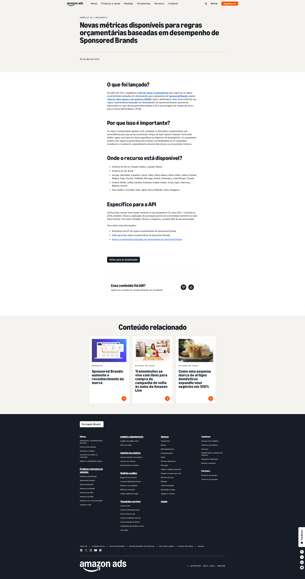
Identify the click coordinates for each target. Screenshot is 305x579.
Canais (164, 501)
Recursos (204, 449)
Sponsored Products (87, 480)
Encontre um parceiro (209, 475)
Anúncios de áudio (87, 497)
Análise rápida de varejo (129, 494)
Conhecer (173, 3)
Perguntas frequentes (209, 459)
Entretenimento (167, 453)
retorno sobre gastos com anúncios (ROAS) (129, 99)
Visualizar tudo (85, 505)
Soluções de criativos (130, 452)
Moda (163, 457)
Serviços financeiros (168, 461)
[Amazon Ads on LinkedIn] (81, 550)
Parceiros (159, 3)
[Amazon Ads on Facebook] (100, 550)
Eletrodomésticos (167, 449)
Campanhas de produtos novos (132, 526)
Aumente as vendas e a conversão (89, 456)
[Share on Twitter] (302, 557)
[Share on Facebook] (302, 552)
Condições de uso (98, 546)
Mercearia (164, 465)
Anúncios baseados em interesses (142, 546)
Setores (165, 436)
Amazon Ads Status (185, 546)
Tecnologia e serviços (130, 501)
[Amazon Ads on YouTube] (95, 550)
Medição (128, 3)
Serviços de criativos (128, 461)
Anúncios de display (87, 488)
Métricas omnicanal (127, 489)
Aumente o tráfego (87, 451)
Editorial (164, 481)
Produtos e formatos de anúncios (91, 470)
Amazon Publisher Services (130, 518)
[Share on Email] (302, 567)
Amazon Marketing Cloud (129, 510)
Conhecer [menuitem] (206, 436)
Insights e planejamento (131, 436)
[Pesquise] (206, 4)
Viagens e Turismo (168, 494)
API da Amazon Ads (127, 514)
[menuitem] (92, 483)
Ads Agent (124, 530)
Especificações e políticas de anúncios (212, 454)
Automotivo (165, 441)
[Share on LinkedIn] (302, 562)
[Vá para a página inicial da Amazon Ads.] (103, 566)
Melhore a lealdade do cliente (91, 461)
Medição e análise (128, 473)
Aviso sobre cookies (166, 546)
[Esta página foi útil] (191, 287)
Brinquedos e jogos (168, 489)
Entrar (214, 3)
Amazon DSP (125, 506)
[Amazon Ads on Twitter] (86, 550)
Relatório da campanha (128, 485)
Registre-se (230, 3)
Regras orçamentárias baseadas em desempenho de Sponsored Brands (147, 239)
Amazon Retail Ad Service (130, 522)
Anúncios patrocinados (88, 476)
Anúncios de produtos (209, 445)
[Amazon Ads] (73, 3)
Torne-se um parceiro (209, 479)
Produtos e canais (110, 3)
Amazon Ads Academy (209, 441)
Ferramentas (143, 3)
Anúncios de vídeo (87, 492)
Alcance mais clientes (88, 447)
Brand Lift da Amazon (128, 477)
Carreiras (201, 546)
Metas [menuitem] (83, 436)
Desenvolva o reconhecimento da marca (91, 442)
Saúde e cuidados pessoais (171, 469)
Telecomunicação (167, 485)
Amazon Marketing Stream (130, 481)
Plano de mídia (125, 445)
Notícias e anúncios (208, 463)
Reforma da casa (167, 477)
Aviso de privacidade (117, 546)
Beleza (163, 445)
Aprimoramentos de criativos (131, 457)
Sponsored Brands (178, 96)
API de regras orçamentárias (153, 92)
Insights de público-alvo (129, 441)
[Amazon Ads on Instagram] (90, 550)
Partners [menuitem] (205, 471)
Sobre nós (83, 546)
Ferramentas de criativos (129, 465)
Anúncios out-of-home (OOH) (91, 501)
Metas (94, 3)
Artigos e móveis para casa (171, 473)
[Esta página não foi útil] (183, 287)
